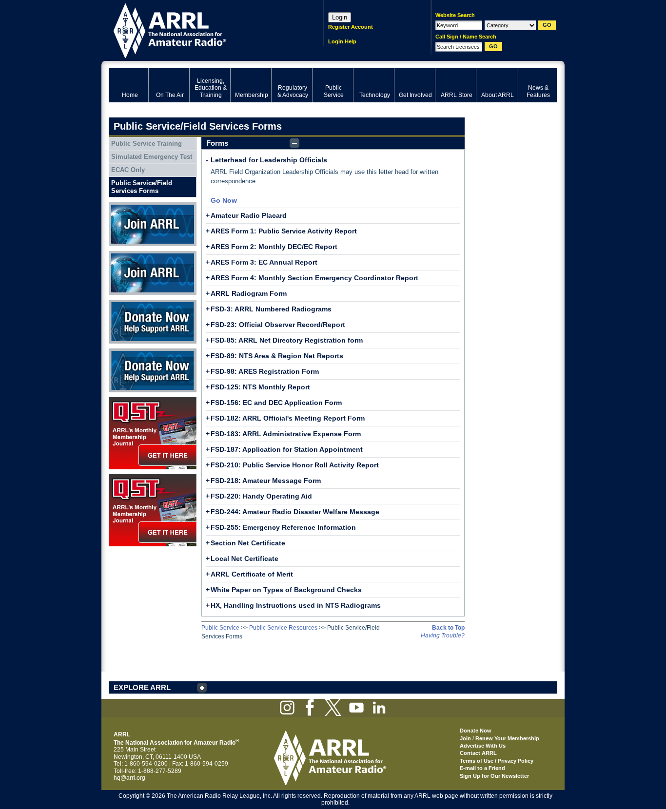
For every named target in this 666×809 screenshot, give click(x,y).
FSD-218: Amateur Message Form (266, 480)
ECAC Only (128, 169)
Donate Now (125, 303)
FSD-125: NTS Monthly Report (260, 387)
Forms (217, 143)
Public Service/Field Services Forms (141, 186)
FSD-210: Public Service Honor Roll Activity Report (295, 465)
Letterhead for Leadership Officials (269, 160)
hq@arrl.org (129, 777)
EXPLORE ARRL (142, 687)
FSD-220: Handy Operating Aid (261, 496)
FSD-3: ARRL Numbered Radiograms (271, 309)
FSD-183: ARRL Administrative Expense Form (286, 434)
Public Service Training (146, 143)
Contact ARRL (478, 753)
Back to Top (448, 627)
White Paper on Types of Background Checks (286, 590)
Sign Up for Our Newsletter (494, 776)
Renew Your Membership (507, 738)
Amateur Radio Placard (249, 215)
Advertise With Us (483, 746)
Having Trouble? (443, 635)
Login (339, 17)
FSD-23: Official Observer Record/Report (278, 324)
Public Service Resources (283, 627)
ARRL (203, 29)
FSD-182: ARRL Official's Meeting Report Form (288, 418)
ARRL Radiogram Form (249, 293)
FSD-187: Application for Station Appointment (287, 449)
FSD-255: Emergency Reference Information (283, 527)
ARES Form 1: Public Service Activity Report (284, 231)
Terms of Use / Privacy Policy (496, 761)
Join (465, 738)
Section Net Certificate (248, 543)
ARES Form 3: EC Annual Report (264, 262)
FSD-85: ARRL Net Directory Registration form (287, 340)
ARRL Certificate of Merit (252, 574)
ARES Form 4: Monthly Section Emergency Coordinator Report (314, 278)
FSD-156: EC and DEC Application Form (276, 402)
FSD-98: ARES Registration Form (265, 371)
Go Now (224, 200)
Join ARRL (123, 205)
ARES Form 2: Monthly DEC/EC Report (274, 246)
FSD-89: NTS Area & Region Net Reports (277, 356)
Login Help (342, 41)
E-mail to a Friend (482, 768)
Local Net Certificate (244, 558)
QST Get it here (129, 400)
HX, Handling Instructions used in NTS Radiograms (296, 605)
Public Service (220, 627)
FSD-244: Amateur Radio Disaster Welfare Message (295, 512)
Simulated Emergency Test (151, 156)
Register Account (350, 27)
